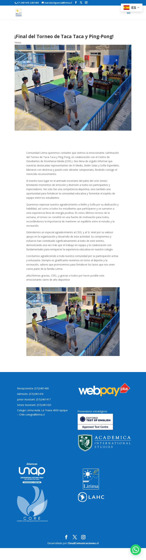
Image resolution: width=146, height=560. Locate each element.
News (18, 42)
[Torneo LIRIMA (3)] (73, 355)
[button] (135, 549)
